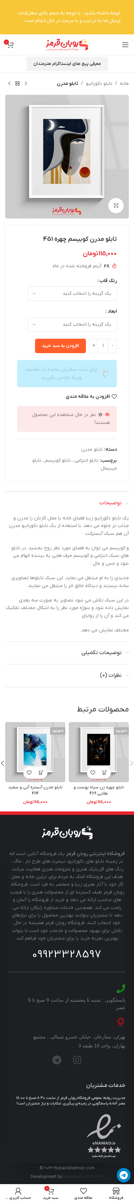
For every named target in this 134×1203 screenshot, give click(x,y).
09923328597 (67, 955)
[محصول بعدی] (9, 84)
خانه (124, 83)
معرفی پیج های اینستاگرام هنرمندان (67, 64)
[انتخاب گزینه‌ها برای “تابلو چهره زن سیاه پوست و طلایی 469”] (105, 773)
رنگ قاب (108, 281)
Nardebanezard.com (83, 1177)
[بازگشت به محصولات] (17, 84)
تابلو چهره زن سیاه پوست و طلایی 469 (99, 790)
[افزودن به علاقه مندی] (93, 773)
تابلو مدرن (67, 83)
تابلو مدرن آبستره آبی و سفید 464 (35, 790)
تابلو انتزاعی (86, 460)
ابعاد (112, 311)
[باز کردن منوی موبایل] (125, 45)
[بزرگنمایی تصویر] (116, 205)
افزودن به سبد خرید (60, 346)
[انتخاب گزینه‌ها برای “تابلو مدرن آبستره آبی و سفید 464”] (41, 773)
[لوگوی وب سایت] (67, 44)
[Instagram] (77, 1059)
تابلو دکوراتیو (99, 83)
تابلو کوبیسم (58, 460)
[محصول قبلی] (26, 84)
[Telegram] (57, 1059)
